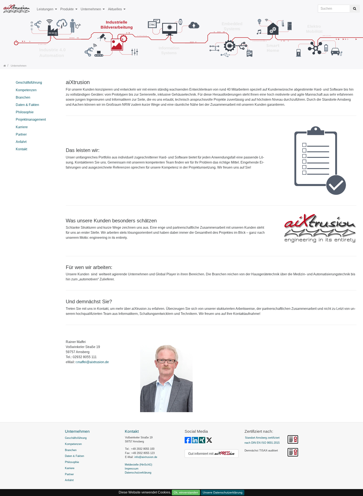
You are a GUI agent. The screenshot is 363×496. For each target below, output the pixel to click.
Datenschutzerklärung (138, 472)
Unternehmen (91, 9)
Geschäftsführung (29, 82)
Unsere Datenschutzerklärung (222, 492)
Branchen (23, 97)
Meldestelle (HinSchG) (138, 464)
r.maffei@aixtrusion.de (92, 362)
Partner (21, 134)
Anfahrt (21, 142)
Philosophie (25, 112)
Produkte (67, 9)
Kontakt (21, 149)
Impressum (131, 468)
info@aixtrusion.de (145, 457)
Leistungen (45, 9)
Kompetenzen (26, 90)
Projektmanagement (31, 119)
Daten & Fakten (27, 105)
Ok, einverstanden (186, 492)
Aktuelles (115, 9)
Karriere (22, 127)
